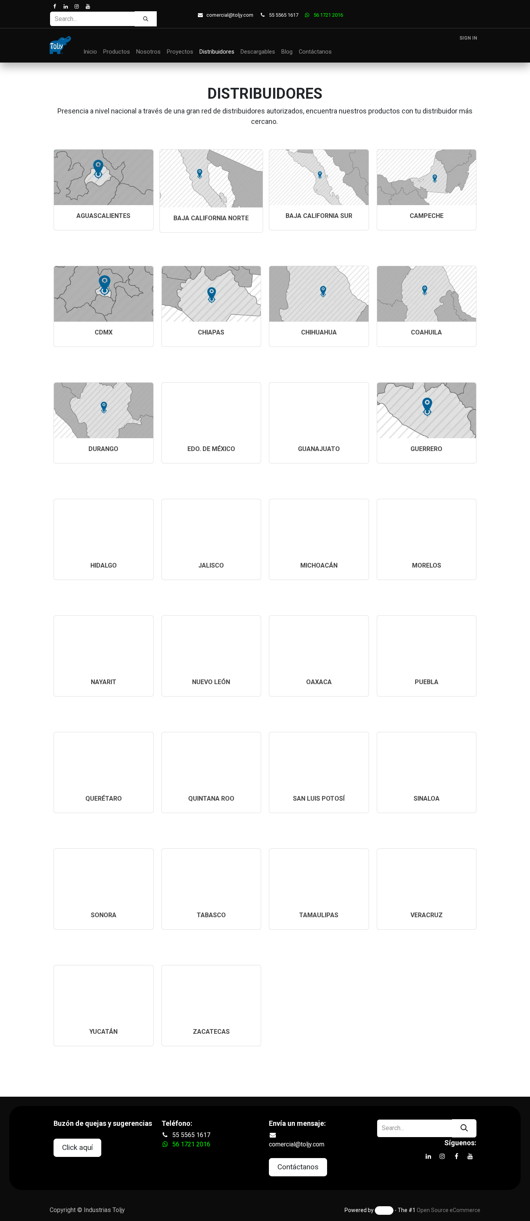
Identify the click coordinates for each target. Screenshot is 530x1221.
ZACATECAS (211, 1031)
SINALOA (427, 798)
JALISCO (211, 565)
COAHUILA (426, 332)
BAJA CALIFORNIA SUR (319, 215)
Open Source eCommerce (448, 1210)
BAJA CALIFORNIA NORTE (211, 218)
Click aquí (77, 1147)
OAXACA (319, 682)
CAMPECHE (426, 215)
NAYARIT (103, 682)
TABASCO (211, 915)
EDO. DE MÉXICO (211, 449)
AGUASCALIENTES (103, 215)
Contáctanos (298, 1166)
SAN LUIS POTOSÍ (319, 798)
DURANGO (103, 449)
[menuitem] (90, 52)
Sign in (468, 38)
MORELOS (426, 565)
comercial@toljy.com (229, 15)
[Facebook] (54, 6)
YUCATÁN (103, 1031)
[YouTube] (87, 6)
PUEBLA (426, 682)
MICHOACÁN (319, 565)
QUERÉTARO (103, 798)
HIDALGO (103, 565)
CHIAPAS (211, 332)
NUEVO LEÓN (211, 682)
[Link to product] (103, 178)
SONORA (103, 915)
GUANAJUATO (319, 449)
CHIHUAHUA (319, 332)
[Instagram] (76, 6)
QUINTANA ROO (211, 798)
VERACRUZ (426, 915)
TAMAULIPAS (318, 915)
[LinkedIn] (65, 6)
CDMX (104, 332)
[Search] (146, 18)
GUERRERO (426, 449)
